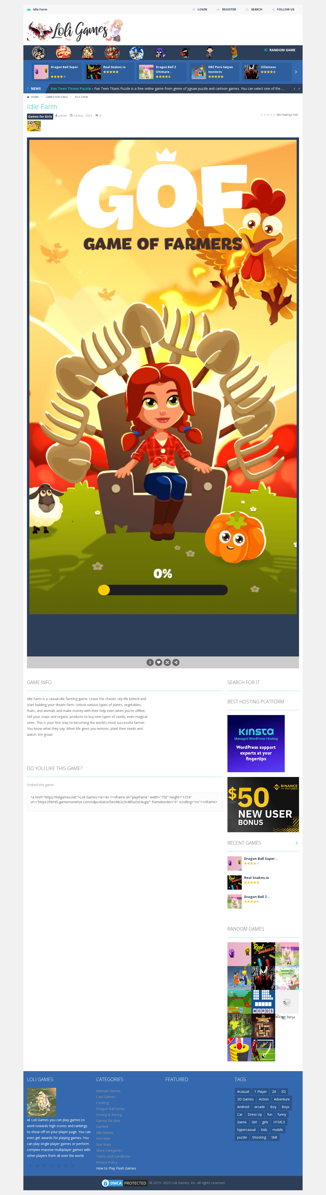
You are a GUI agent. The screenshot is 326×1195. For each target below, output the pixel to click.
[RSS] (73, 1165)
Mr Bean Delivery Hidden (72, 88)
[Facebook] (30, 1165)
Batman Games (108, 1091)
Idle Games (105, 1132)
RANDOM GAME (281, 50)
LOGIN (202, 9)
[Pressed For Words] (263, 1001)
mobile (278, 1129)
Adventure (282, 1099)
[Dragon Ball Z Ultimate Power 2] (234, 901)
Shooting (259, 1137)
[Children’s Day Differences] (287, 977)
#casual (243, 1091)
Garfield (102, 1126)
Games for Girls (57, 97)
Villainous (268, 67)
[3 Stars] (268, 114)
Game (242, 1122)
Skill (274, 1137)
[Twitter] (37, 1165)
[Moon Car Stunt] (287, 1001)
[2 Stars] (265, 114)
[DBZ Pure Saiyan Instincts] (239, 977)
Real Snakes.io (114, 67)
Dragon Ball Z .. (257, 896)
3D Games (245, 1099)
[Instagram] (52, 1165)
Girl (254, 1122)
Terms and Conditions (113, 1156)
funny (282, 1114)
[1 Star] (261, 114)
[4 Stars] (271, 114)
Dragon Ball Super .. (261, 858)
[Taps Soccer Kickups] (263, 1049)
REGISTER (229, 9)
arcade (259, 1106)
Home (34, 97)
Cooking (102, 1102)
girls (265, 1122)
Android (243, 1106)
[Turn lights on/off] (150, 662)
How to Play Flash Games (116, 1168)
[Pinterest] (59, 1165)
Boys (285, 1106)
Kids (264, 1129)
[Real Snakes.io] (234, 882)
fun (269, 1114)
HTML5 (279, 1122)
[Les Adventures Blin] (239, 1025)
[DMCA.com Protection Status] (124, 1182)
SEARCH (256, 9)
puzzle (242, 1137)
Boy (273, 1106)
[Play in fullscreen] (167, 662)
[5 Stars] (274, 114)
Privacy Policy (106, 1162)
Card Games (105, 1096)
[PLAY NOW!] (41, 71)
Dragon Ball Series (110, 1108)
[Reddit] (44, 1165)
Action (264, 1099)
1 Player (260, 1091)
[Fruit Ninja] (285, 1016)
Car (239, 1114)
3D (283, 1091)
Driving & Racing (109, 1114)
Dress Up (255, 1114)
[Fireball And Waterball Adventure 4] (239, 1001)
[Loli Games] (75, 29)
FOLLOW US (285, 9)
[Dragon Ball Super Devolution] (234, 863)
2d (274, 1091)
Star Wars (103, 1144)
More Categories (109, 1150)
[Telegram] (66, 1165)
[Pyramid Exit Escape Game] (263, 1025)
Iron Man (103, 1138)
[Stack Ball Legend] (239, 1049)
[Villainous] (263, 977)
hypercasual (246, 1129)
